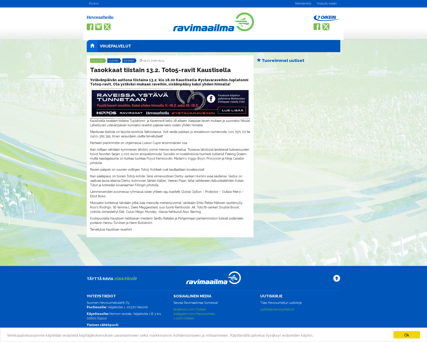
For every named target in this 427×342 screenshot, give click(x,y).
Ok (406, 335)
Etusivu (94, 3)
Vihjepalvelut (115, 46)
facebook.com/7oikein (189, 309)
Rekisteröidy (303, 3)
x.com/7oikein (183, 318)
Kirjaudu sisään (327, 3)
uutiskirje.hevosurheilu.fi (277, 309)
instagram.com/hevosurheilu (194, 314)
